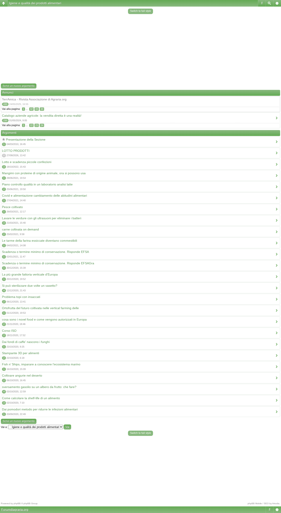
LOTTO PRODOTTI (15, 150)
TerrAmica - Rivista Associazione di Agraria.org (34, 99)
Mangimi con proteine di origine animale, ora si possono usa (44, 173)
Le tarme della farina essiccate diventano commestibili (39, 240)
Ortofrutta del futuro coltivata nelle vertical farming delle (40, 308)
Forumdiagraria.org (14, 509)
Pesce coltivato (12, 207)
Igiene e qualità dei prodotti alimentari (35, 3)
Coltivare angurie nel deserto (22, 375)
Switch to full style (140, 11)
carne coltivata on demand (20, 229)
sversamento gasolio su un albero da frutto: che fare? (39, 387)
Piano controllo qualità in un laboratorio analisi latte (37, 184)
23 (36, 125)
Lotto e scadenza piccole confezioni (26, 162)
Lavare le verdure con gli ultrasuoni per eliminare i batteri (41, 218)
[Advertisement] (140, 49)
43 (36, 109)
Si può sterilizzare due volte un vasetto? (29, 285)
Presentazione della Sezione (25, 139)
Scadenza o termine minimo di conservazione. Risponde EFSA (45, 252)
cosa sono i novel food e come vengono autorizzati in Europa (44, 319)
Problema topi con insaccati (21, 297)
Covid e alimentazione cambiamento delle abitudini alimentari (44, 195)
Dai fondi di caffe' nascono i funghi (26, 342)
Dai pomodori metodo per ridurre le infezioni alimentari (40, 409)
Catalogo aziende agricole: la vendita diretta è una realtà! (41, 115)
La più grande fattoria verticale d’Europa (30, 274)
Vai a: (4, 427)
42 (31, 109)
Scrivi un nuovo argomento (19, 85)
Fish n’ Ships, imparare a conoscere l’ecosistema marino (41, 364)
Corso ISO (9, 330)
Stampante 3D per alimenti (20, 353)
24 (42, 125)
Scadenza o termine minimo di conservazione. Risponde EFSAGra (48, 263)
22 (31, 125)
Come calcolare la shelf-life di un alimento (31, 398)
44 (42, 109)
